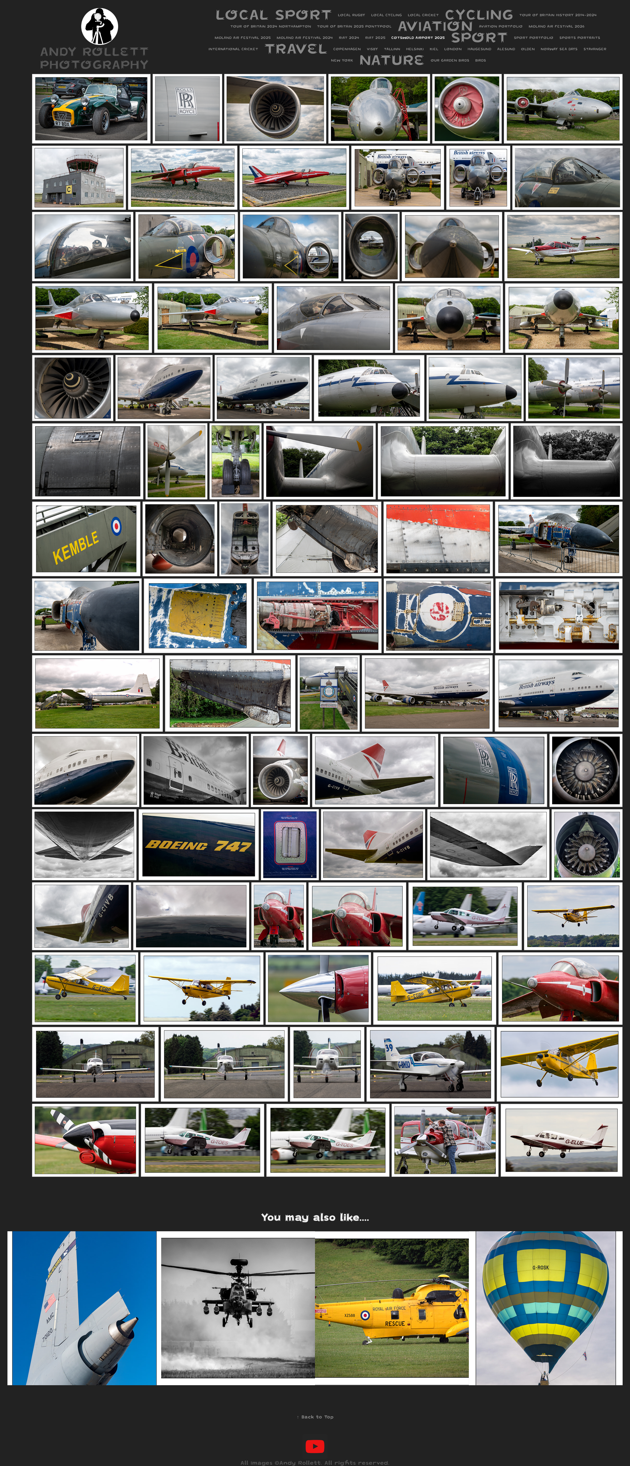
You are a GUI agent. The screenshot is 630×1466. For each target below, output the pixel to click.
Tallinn (392, 49)
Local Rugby (351, 15)
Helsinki (415, 49)
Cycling (479, 14)
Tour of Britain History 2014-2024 (558, 15)
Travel (295, 48)
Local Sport (273, 14)
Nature (392, 60)
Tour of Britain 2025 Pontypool (354, 26)
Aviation (435, 26)
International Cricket (233, 49)
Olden (528, 49)
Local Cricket (423, 15)
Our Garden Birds (450, 60)
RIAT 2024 (349, 38)
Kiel (434, 49)
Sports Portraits (579, 38)
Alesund (506, 49)
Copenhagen (347, 49)
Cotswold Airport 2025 (418, 38)
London (453, 49)
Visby (372, 49)
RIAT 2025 (375, 38)
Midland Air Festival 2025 (243, 38)
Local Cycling (386, 15)
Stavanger (594, 49)
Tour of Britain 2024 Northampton (270, 26)
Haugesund (479, 49)
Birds (480, 60)
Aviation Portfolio (501, 26)
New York (342, 60)
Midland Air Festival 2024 (305, 38)
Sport (479, 37)
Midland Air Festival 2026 (556, 26)
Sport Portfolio (533, 38)
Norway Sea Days (559, 49)
